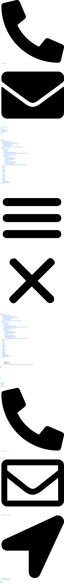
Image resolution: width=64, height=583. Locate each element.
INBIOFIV (4, 169)
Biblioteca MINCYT (6, 181)
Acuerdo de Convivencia (8, 144)
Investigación (3, 165)
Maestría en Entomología (10, 157)
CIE (3, 177)
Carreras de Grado (6, 148)
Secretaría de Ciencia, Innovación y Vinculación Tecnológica (12, 146)
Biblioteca (4, 180)
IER (3, 168)
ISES (3, 173)
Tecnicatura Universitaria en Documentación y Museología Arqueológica (16, 153)
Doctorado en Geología (9, 163)
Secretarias (3, 140)
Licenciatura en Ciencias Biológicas (10, 152)
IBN (3, 167)
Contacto (2, 183)
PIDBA (4, 175)
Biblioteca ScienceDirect (7, 182)
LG (3, 174)
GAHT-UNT (4, 176)
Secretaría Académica (6, 141)
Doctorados (6, 160)
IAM (3, 166)
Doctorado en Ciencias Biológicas (11, 162)
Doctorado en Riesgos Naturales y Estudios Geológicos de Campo (16, 164)
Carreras (2, 147)
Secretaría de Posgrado (7, 145)
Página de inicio (31, 364)
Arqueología (6, 323)
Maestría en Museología (10, 159)
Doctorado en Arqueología (10, 161)
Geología (5, 151)
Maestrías (5, 156)
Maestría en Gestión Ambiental (11, 158)
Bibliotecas (3, 179)
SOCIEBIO (4, 178)
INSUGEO (4, 345)
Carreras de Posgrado (6, 155)
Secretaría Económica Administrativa (9, 142)
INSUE (4, 170)
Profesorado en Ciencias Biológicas (10, 154)
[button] (32, 249)
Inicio (2, 139)
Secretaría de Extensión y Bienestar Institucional (11, 143)
